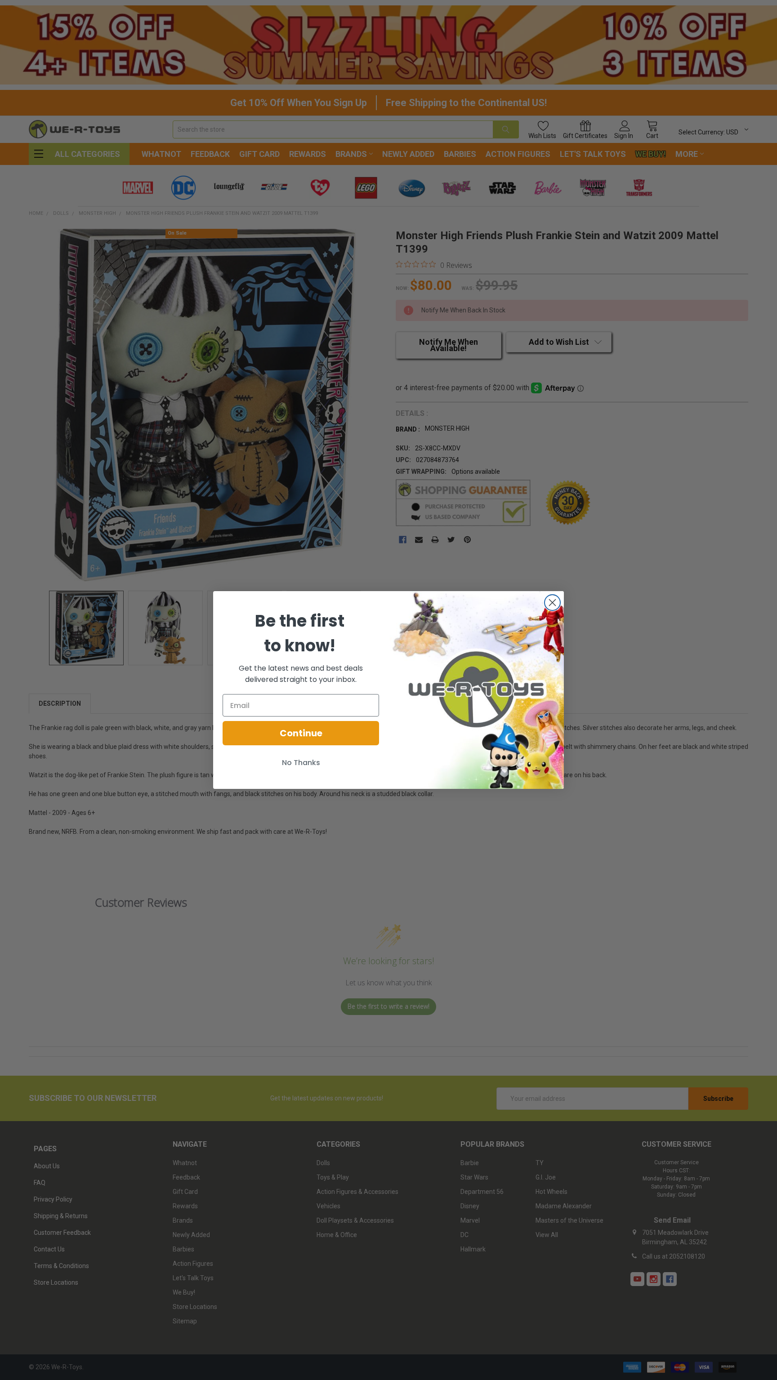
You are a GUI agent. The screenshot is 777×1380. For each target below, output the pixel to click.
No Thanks (301, 762)
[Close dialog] (552, 602)
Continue (301, 733)
